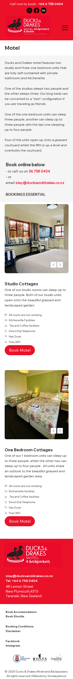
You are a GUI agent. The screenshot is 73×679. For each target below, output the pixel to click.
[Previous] (53, 265)
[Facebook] (36, 10)
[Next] (60, 265)
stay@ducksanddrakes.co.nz (29, 576)
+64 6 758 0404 (50, 4)
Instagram (13, 645)
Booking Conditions (19, 626)
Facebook (13, 641)
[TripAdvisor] (43, 10)
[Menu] (65, 28)
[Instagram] (29, 10)
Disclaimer (13, 631)
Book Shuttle (15, 616)
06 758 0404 (39, 171)
